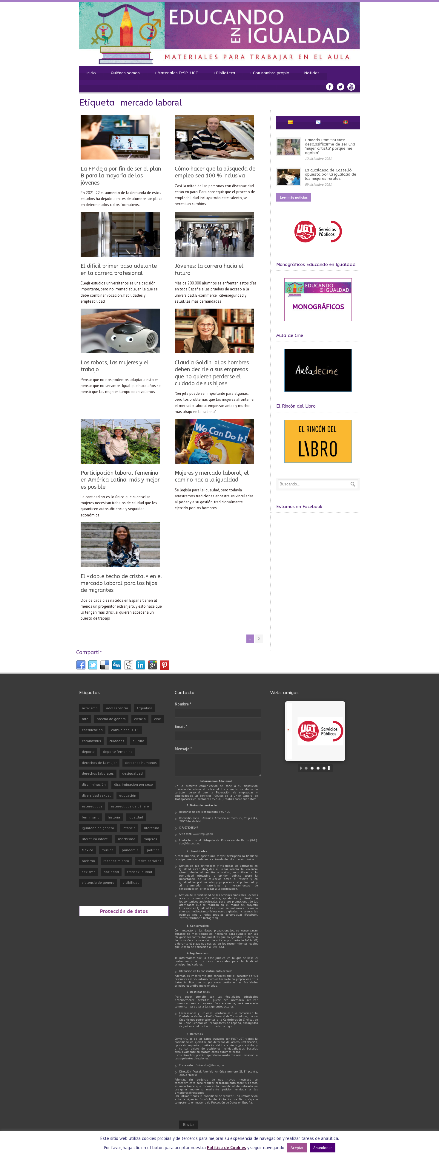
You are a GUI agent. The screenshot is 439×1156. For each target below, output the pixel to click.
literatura (151, 828)
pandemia (130, 850)
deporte (88, 751)
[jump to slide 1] (306, 768)
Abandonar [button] (322, 1147)
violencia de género (98, 882)
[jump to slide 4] (324, 768)
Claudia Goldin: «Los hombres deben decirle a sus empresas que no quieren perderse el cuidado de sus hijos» (212, 373)
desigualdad (132, 773)
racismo (88, 860)
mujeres (150, 839)
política (153, 850)
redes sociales (149, 860)
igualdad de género (98, 828)
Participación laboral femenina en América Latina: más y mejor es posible (120, 480)
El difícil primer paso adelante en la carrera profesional (119, 269)
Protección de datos (124, 910)
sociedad (111, 871)
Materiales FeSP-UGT (176, 73)
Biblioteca (224, 73)
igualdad (135, 817)
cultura (138, 741)
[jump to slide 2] (312, 768)
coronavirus (91, 741)
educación (127, 795)
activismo (90, 708)
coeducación (92, 730)
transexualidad (139, 871)
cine (157, 718)
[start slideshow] (299, 768)
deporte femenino (118, 751)
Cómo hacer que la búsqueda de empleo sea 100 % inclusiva (215, 172)
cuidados (116, 741)
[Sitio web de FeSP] (318, 245)
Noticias (312, 73)
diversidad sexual (96, 795)
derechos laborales (98, 773)
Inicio (91, 73)
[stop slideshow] (330, 768)
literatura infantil (96, 839)
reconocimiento (116, 860)
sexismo (89, 871)
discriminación (94, 784)
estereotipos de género (130, 806)
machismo (126, 839)
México (87, 850)
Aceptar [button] (297, 1147)
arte (85, 718)
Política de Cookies (226, 1147)
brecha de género (111, 718)
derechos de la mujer (99, 762)
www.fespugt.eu (203, 834)
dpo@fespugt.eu (189, 843)
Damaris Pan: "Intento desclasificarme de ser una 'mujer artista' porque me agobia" (330, 146)
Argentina (144, 708)
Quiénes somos (125, 73)
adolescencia (117, 708)
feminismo (90, 817)
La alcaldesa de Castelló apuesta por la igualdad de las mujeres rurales (330, 174)
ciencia (140, 718)
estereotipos (92, 806)
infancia (129, 828)
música (107, 850)
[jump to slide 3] (318, 768)
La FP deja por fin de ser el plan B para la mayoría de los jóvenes (121, 175)
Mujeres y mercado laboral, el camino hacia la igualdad (212, 476)
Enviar (188, 1125)
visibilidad (131, 882)
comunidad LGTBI (125, 730)
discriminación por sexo (133, 784)
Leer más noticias (294, 197)
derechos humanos (141, 762)
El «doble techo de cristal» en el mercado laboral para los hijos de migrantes (121, 583)
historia (114, 817)
